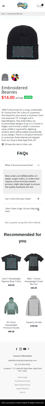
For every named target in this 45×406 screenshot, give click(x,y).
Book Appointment (22, 385)
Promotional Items (22, 381)
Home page (22, 377)
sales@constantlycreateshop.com (22, 360)
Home (3, 14)
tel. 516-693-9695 (22, 364)
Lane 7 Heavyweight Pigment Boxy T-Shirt (11, 280)
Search (22, 392)
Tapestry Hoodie (34, 322)
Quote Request (22, 388)
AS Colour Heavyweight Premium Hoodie (11, 325)
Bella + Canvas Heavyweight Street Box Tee (34, 281)
